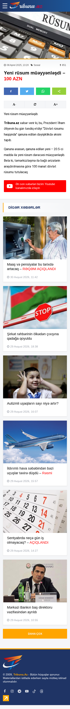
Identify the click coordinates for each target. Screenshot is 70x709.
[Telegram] (19, 691)
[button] (59, 91)
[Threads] (41, 691)
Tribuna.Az (20, 674)
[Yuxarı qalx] (59, 698)
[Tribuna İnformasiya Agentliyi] (26, 6)
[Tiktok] (34, 691)
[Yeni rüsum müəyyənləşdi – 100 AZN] (35, 35)
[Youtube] (27, 691)
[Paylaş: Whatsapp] (43, 91)
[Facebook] (4, 691)
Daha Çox (35, 633)
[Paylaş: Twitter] (27, 91)
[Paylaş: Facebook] (11, 91)
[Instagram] (12, 691)
